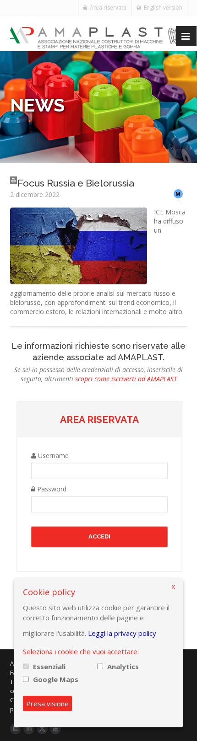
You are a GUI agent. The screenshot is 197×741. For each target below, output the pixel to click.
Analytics (123, 666)
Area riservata (106, 7)
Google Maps (55, 679)
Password (50, 489)
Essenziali (49, 666)
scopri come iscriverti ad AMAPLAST (126, 378)
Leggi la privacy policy (122, 633)
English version (161, 7)
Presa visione (47, 703)
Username (52, 455)
